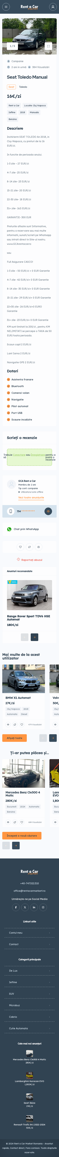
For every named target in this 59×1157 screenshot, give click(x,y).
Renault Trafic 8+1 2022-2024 (29, 1125)
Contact (13, 944)
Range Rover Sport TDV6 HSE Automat (28, 617)
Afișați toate (14, 738)
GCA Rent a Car (27, 481)
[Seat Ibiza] (29, 1097)
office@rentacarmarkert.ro (29, 890)
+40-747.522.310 (29, 883)
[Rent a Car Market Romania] (29, 7)
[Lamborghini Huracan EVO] (29, 1075)
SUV (11, 993)
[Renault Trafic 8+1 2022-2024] (29, 1118)
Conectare (19, 455)
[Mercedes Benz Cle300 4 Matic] (29, 1053)
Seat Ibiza (29, 1103)
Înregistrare (38, 455)
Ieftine (13, 982)
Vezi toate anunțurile (31, 497)
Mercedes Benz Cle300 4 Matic (29, 1059)
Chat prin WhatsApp (26, 529)
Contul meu (15, 932)
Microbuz (14, 1005)
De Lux (13, 970)
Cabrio (13, 1016)
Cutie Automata (18, 1028)
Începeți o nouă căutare (22, 835)
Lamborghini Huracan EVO (29, 1081)
